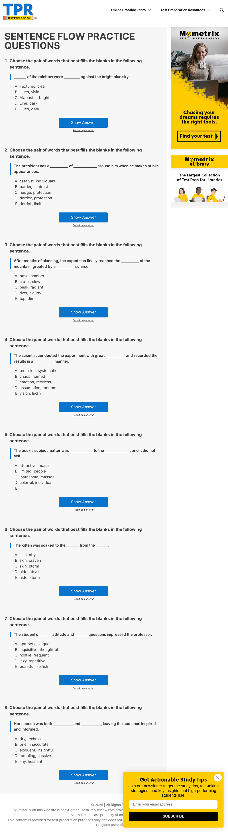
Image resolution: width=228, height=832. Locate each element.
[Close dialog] (218, 778)
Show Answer (83, 122)
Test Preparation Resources (182, 10)
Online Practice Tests (128, 10)
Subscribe (173, 816)
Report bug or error (83, 130)
